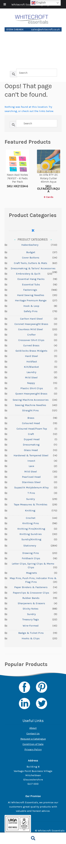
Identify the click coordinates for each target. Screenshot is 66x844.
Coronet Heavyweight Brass (31, 324)
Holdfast (31, 361)
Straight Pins (30, 410)
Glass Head (31, 450)
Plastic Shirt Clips (31, 388)
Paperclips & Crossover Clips (31, 592)
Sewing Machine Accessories (31, 399)
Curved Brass (31, 345)
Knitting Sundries (31, 534)
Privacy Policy (33, 749)
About (33, 728)
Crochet (30, 518)
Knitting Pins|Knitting (31, 528)
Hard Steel (31, 356)
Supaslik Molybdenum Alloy (31, 487)
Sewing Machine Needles (30, 405)
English (41, 2)
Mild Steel (31, 377)
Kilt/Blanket (31, 366)
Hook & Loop (31, 305)
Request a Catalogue (33, 738)
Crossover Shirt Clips (31, 340)
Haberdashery (33, 46)
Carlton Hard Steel (31, 318)
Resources (33, 65)
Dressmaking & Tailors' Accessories (33, 268)
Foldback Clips (31, 558)
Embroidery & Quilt (28, 273)
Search (33, 838)
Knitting (33, 52)
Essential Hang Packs (31, 279)
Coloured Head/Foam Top (32, 428)
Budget (30, 252)
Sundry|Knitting (31, 539)
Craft (31, 434)
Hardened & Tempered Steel (31, 455)
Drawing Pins (30, 553)
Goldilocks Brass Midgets (31, 350)
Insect (31, 460)
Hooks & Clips (31, 638)
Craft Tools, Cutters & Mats (30, 263)
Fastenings (30, 289)
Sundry (30, 499)
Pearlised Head (31, 476)
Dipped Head (32, 439)
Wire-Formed (33, 59)
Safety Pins (30, 311)
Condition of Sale (33, 744)
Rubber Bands (30, 598)
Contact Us (33, 733)
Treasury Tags (30, 619)
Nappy (31, 383)
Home (33, 34)
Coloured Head (31, 423)
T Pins (31, 493)
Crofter (31, 334)
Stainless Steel (31, 482)
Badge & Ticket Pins (31, 632)
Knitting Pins (30, 523)
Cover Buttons (30, 257)
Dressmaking (31, 444)
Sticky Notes (30, 608)
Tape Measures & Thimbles (30, 504)
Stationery (33, 40)
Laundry (31, 372)
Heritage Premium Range (30, 300)
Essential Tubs (31, 284)
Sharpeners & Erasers (31, 603)
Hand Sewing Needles (30, 295)
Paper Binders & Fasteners (31, 587)
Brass (30, 417)
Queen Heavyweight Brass (31, 393)
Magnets (31, 572)
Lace (31, 466)
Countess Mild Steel (30, 329)
